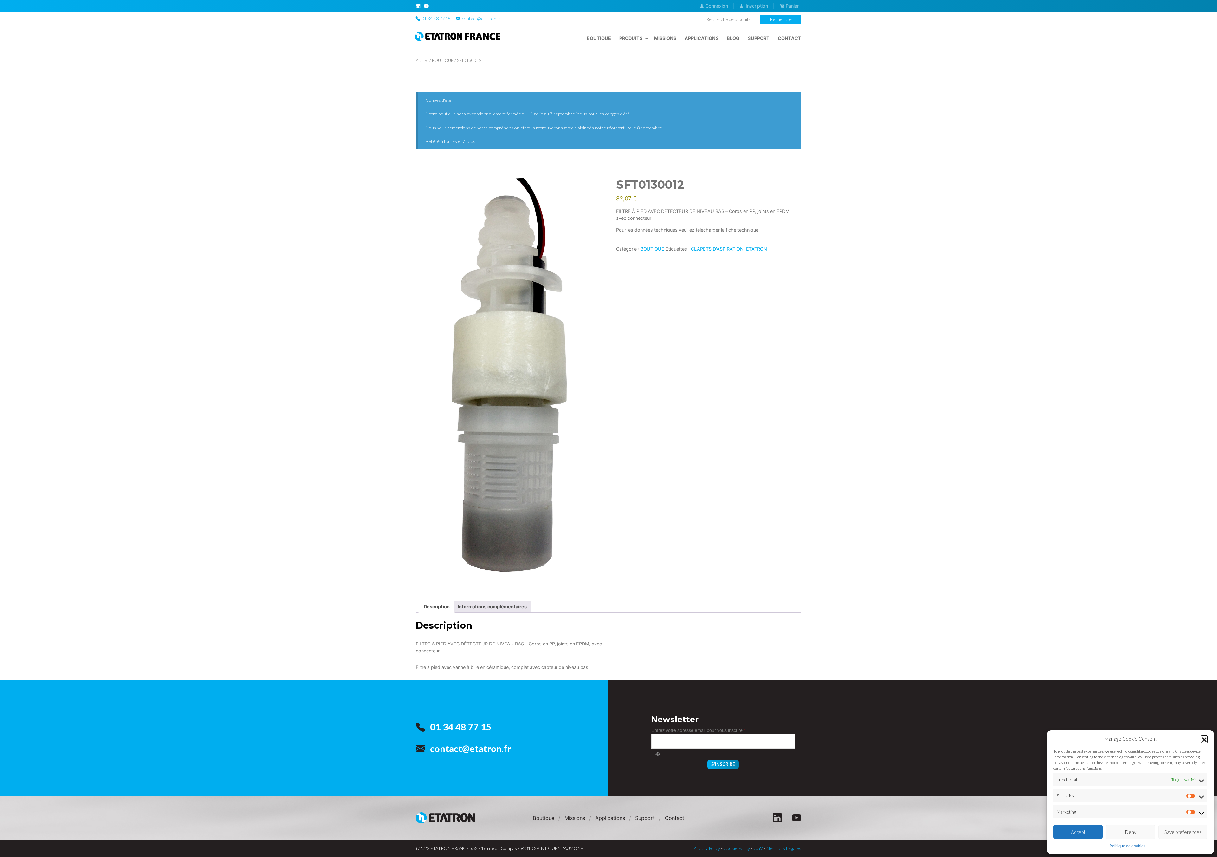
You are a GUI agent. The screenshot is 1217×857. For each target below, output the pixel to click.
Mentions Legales (783, 848)
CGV (758, 848)
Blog (733, 38)
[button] (1204, 739)
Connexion (716, 6)
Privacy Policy (706, 848)
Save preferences (1182, 832)
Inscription (756, 6)
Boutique (599, 38)
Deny (1130, 832)
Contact (789, 38)
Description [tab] (437, 606)
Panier (791, 6)
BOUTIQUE (443, 60)
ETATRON (756, 249)
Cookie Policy (737, 848)
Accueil (422, 60)
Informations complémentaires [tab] (492, 606)
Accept (1078, 832)
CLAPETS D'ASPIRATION (717, 249)
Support (758, 38)
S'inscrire (723, 764)
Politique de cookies (1127, 845)
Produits (630, 38)
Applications (701, 38)
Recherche (781, 19)
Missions (665, 38)
